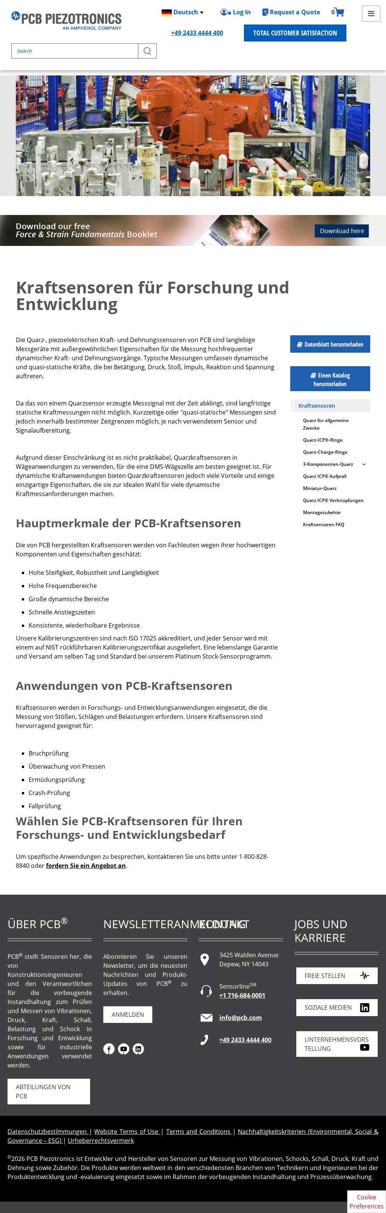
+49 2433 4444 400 (197, 33)
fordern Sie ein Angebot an (86, 865)
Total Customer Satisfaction (295, 32)
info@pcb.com (240, 1017)
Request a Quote (295, 12)
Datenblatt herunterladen (334, 344)
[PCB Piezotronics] (66, 20)
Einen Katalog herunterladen (332, 379)
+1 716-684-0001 (242, 995)
